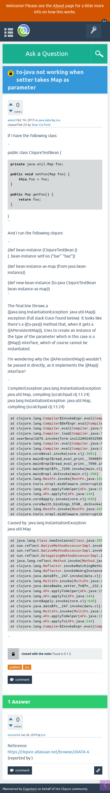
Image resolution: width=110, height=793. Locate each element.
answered (14, 734)
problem (15, 667)
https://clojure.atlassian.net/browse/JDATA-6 (48, 751)
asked (12, 120)
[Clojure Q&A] (23, 30)
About (58, 5)
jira (27, 667)
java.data (45, 120)
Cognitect (30, 789)
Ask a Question (47, 53)
